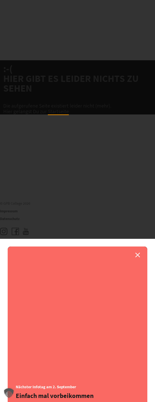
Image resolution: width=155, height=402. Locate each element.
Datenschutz (10, 219)
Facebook (15, 231)
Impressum (9, 211)
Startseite (58, 112)
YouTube (26, 231)
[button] (9, 393)
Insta (3, 231)
